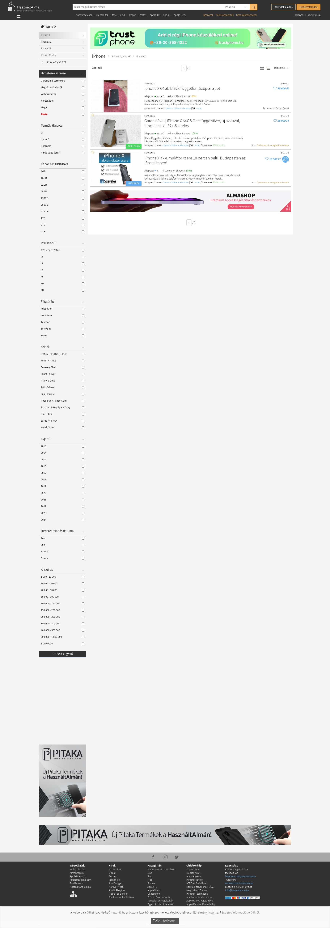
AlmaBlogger (115, 883)
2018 (43, 479)
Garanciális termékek (53, 80)
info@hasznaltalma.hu (237, 890)
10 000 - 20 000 (49, 583)
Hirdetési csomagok (197, 894)
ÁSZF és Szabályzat (196, 883)
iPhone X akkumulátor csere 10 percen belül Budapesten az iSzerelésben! (195, 161)
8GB (43, 171)
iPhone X (230, 7)
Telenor (45, 322)
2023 (43, 513)
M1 (42, 283)
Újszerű (45, 139)
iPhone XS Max (48, 55)
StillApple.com (77, 869)
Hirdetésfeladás (308, 7)
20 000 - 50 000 (49, 590)
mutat (198, 108)
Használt (46, 146)
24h (43, 538)
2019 (43, 486)
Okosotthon (153, 894)
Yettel (44, 335)
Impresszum (193, 869)
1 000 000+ (47, 643)
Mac (114, 15)
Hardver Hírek (116, 887)
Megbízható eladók (51, 87)
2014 (43, 453)
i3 (42, 257)
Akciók (166, 15)
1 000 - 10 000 (48, 577)
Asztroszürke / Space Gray (55, 407)
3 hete (44, 558)
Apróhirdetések (84, 15)
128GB (44, 198)
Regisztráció (313, 15)
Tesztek (113, 876)
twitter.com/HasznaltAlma (239, 883)
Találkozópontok (225, 15)
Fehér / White (48, 360)
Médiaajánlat (193, 873)
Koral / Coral (48, 427)
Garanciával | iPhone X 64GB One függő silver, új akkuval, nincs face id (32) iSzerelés (192, 124)
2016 (43, 466)
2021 (43, 499)
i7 (42, 270)
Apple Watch (154, 890)
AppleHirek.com (78, 876)
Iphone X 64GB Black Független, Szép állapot (182, 88)
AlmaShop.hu (77, 873)
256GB (44, 205)
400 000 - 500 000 (50, 630)
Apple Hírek (180, 15)
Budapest (149, 145)
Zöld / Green (48, 387)
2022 (43, 506)
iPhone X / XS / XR (56, 62)
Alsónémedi (149, 108)
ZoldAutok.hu (77, 883)
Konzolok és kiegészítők (160, 901)
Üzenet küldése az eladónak (178, 108)
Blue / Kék (46, 414)
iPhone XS (45, 42)
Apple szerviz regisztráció (199, 901)
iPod (149, 880)
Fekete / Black (49, 367)
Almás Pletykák (117, 890)
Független (46, 308)
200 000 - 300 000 (50, 617)
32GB (44, 185)
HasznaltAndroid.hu (80, 887)
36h (43, 545)
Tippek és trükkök (118, 894)
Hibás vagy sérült (50, 152)
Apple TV (154, 15)
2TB (43, 225)
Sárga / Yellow (49, 421)
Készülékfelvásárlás (246, 15)
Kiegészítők (102, 15)
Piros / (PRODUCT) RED (54, 354)
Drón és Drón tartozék (158, 897)
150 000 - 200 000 (50, 610)
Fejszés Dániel (282, 108)
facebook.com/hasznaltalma (240, 876)
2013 (43, 446)
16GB (44, 178)
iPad (122, 15)
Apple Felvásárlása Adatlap (201, 904)
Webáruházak (48, 94)
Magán (44, 107)
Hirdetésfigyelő (63, 654)
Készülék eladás (283, 7)
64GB (44, 191)
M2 (42, 290)
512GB (44, 211)
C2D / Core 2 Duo (50, 250)
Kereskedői (47, 101)
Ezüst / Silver (48, 374)
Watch (143, 15)
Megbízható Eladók (196, 890)
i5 (42, 263)
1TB (43, 218)
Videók (112, 873)
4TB (43, 231)
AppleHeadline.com (80, 880)
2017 (43, 473)
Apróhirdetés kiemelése (199, 897)
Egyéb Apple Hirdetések (160, 904)
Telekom (46, 329)
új (42, 132)
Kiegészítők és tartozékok (161, 869)
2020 (43, 493)
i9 (42, 277)
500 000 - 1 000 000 (51, 637)
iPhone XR (45, 48)
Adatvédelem (193, 876)
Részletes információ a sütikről (239, 912)
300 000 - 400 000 (50, 623)
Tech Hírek (114, 880)
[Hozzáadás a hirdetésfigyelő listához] (275, 88)
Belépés (299, 15)
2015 (43, 459)
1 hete (44, 551)
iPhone (132, 15)
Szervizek (208, 15)
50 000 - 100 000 (50, 597)
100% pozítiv (219, 145)
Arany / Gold (48, 380)
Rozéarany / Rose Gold (54, 401)
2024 (43, 519)
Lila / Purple (48, 394)
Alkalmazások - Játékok (121, 897)
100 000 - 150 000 (50, 603)
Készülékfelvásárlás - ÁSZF (200, 887)
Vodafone (46, 315)
